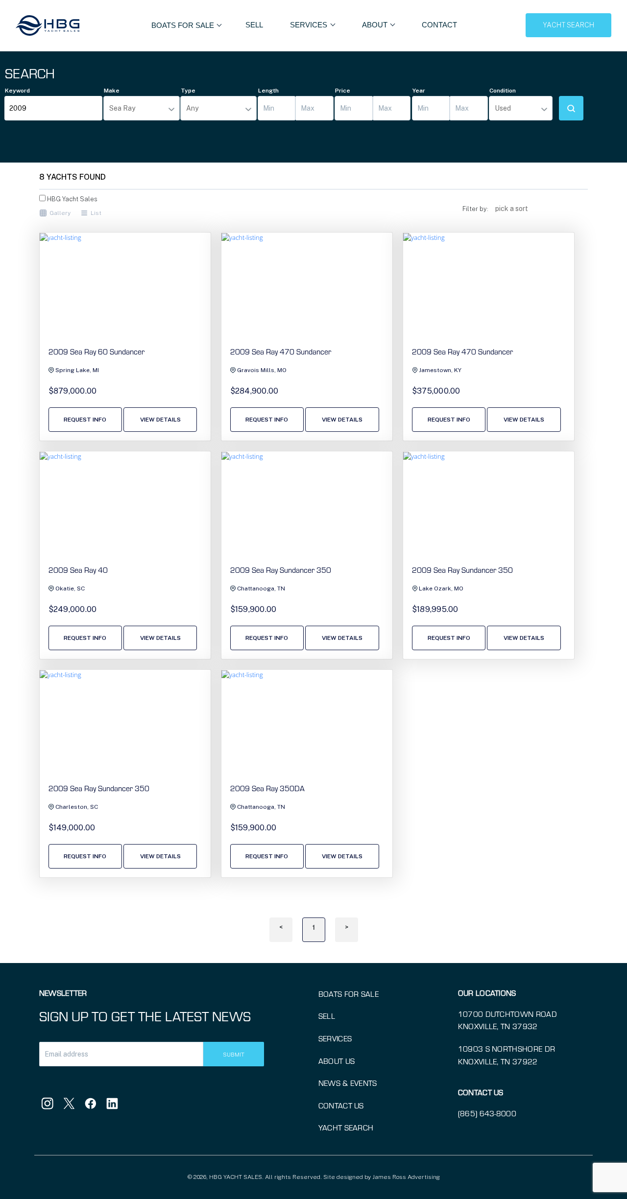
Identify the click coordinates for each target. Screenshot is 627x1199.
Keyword (17, 90)
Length (268, 90)
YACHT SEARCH (568, 25)
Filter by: (475, 208)
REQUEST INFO (85, 419)
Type (188, 90)
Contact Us (341, 1105)
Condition (502, 90)
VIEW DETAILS (160, 419)
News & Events (347, 1083)
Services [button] (309, 25)
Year (418, 90)
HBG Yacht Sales (71, 199)
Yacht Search (346, 1127)
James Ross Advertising (406, 1177)
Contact (439, 25)
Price (342, 90)
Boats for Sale (348, 993)
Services (335, 1038)
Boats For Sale (183, 25)
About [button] (375, 25)
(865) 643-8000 (487, 1113)
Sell (254, 25)
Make (112, 90)
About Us (336, 1061)
